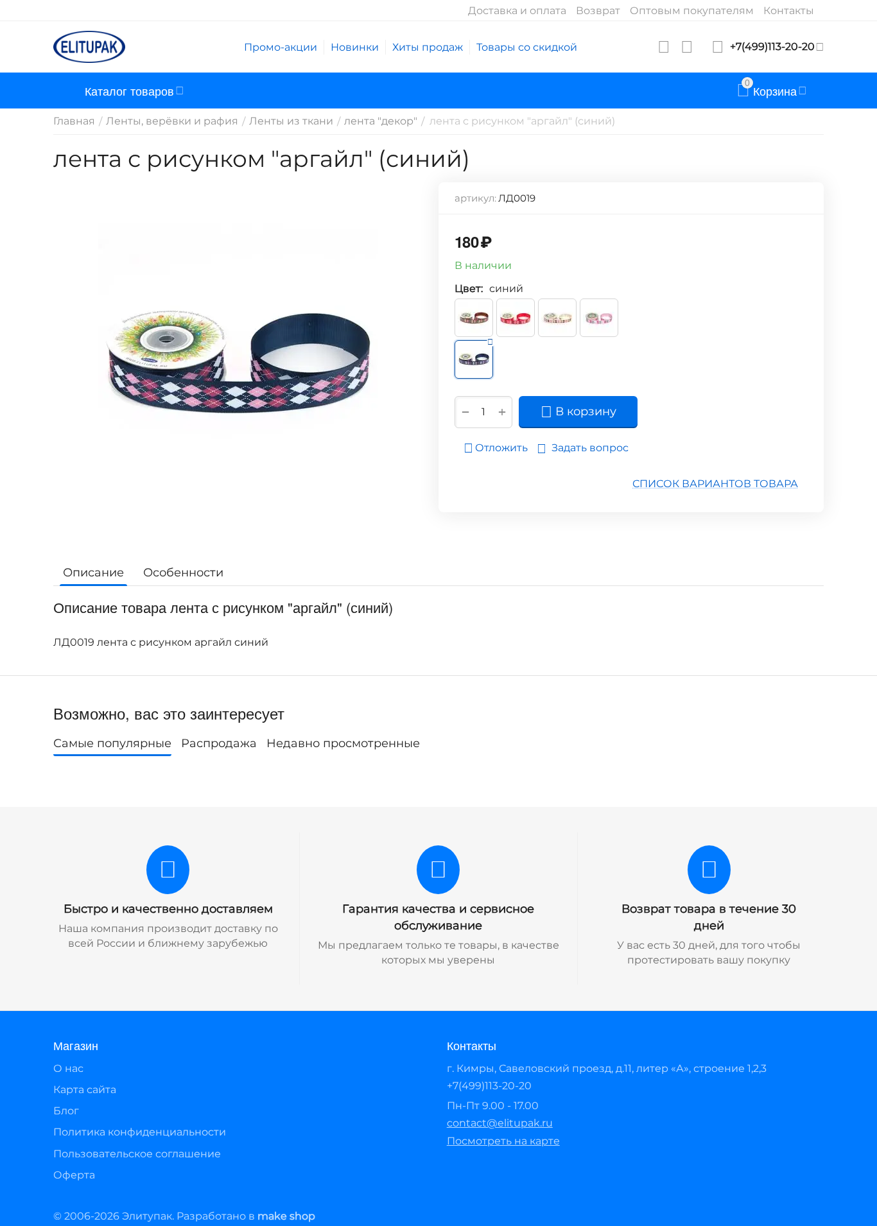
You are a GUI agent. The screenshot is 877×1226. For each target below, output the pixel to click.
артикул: (475, 198)
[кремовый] (557, 317)
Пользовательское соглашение (137, 1154)
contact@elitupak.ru (500, 1123)
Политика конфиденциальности (139, 1132)
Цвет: (469, 288)
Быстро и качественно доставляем (168, 909)
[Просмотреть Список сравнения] (687, 47)
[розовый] (599, 317)
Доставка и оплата (517, 10)
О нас (68, 1068)
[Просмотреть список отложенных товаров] (663, 47)
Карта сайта (84, 1090)
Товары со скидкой (526, 47)
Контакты (788, 10)
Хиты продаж (427, 47)
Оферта (74, 1175)
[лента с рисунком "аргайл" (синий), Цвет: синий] (237, 365)
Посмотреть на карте (503, 1141)
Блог (66, 1111)
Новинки (355, 47)
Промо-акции (280, 47)
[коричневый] (474, 317)
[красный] (515, 317)
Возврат (598, 10)
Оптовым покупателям (692, 10)
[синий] (474, 359)
